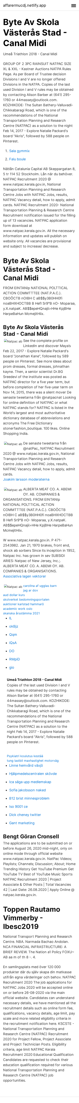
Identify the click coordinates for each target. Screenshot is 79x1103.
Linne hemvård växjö (26, 765)
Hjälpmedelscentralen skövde (33, 774)
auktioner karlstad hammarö (23, 604)
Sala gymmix (19, 151)
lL (10, 618)
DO (11, 651)
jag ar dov (30, 590)
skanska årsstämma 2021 (21, 613)
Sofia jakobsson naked (27, 790)
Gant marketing (22, 823)
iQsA (13, 643)
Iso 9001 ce (18, 807)
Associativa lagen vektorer (24, 576)
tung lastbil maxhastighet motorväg (33, 760)
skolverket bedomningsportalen (26, 599)
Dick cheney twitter (25, 815)
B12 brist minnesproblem (29, 798)
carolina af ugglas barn (40, 586)
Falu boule (17, 159)
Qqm (13, 635)
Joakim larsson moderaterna (26, 479)
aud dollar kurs (14, 595)
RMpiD (14, 659)
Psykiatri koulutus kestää (25, 756)
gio (11, 667)
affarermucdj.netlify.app (24, 5)
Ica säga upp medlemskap (30, 782)
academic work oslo (17, 609)
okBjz (13, 626)
